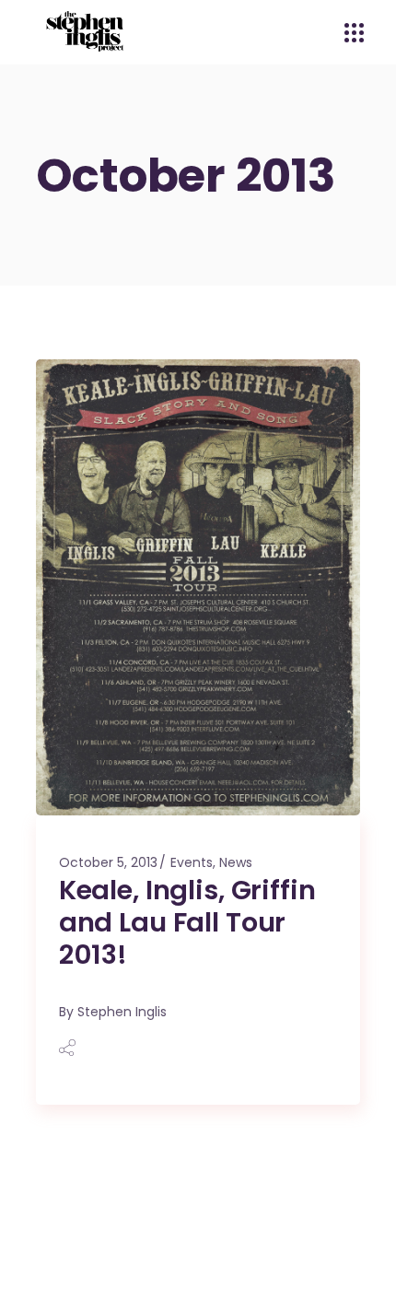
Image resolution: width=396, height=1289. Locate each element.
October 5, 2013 (108, 862)
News (235, 862)
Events (191, 862)
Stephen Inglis (122, 1011)
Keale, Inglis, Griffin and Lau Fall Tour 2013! (187, 922)
